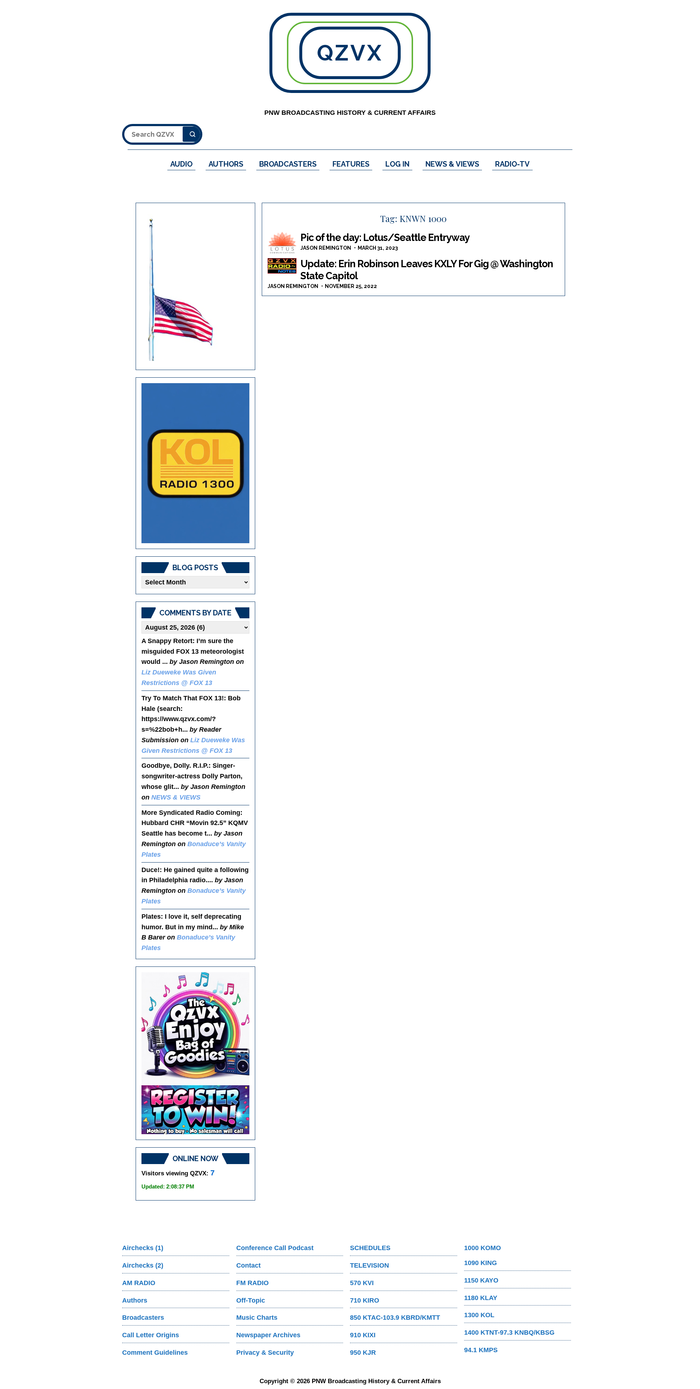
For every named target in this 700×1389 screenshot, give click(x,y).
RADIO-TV (512, 164)
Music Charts (256, 1317)
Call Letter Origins (150, 1335)
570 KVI (362, 1283)
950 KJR (363, 1352)
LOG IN (397, 164)
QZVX (350, 53)
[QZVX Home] (195, 463)
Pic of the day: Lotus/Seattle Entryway (385, 237)
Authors (134, 1300)
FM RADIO (252, 1283)
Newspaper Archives (268, 1335)
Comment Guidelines (155, 1352)
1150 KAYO (481, 1280)
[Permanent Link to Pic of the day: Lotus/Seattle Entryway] (282, 243)
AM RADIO (138, 1283)
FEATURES (350, 164)
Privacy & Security (265, 1352)
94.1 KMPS (481, 1350)
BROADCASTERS (287, 164)
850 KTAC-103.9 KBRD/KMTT (395, 1317)
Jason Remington (325, 248)
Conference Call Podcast (275, 1248)
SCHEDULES (370, 1248)
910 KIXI (363, 1335)
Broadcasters (143, 1317)
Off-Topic (250, 1300)
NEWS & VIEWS (452, 164)
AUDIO (181, 164)
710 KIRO (364, 1300)
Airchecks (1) (142, 1248)
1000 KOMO (482, 1248)
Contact (248, 1265)
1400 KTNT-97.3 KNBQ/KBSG (509, 1332)
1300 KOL (479, 1315)
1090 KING (480, 1263)
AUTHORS (226, 164)
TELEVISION (369, 1265)
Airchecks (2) (142, 1265)
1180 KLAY (480, 1298)
